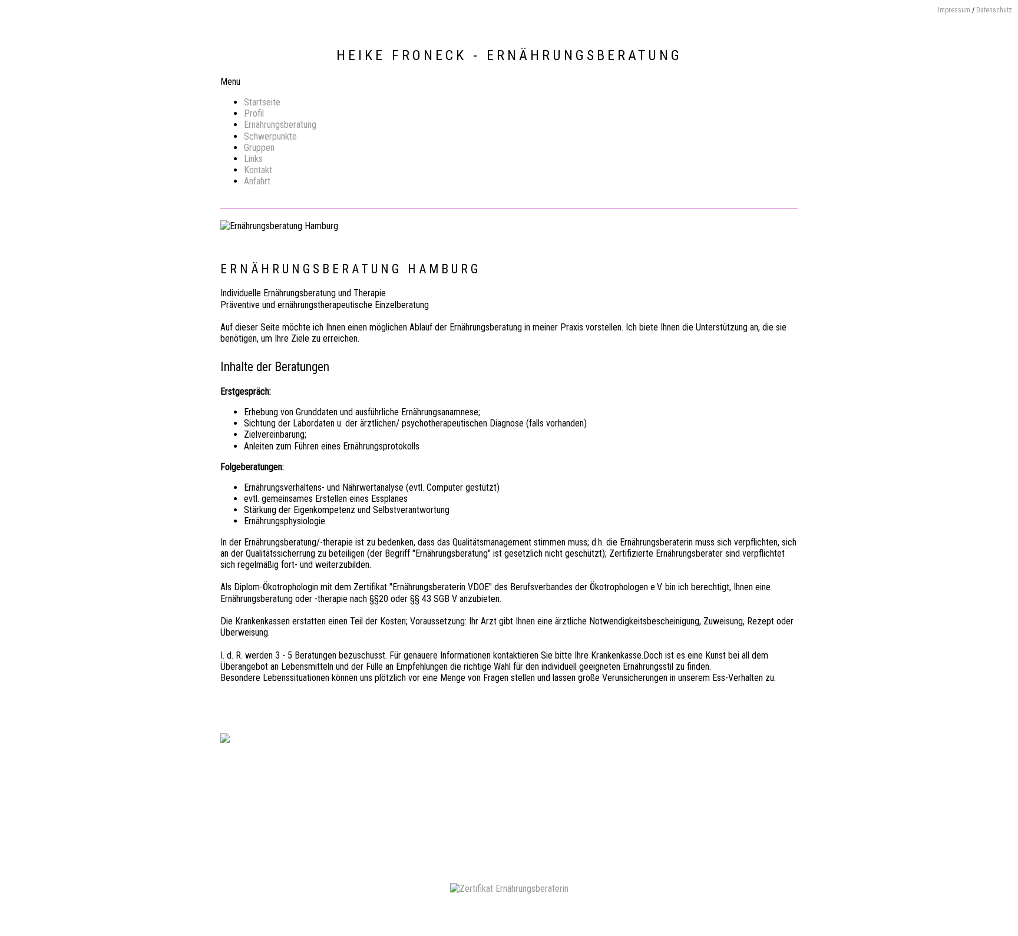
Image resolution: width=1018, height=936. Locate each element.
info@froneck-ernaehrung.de (584, 798)
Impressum (954, 10)
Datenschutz (994, 10)
